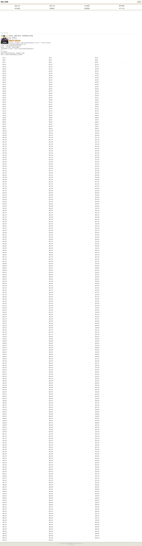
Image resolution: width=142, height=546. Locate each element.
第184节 (5, 192)
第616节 (5, 511)
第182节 (51, 190)
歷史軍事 (121, 6)
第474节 (97, 405)
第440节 (51, 380)
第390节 (97, 343)
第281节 (51, 263)
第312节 (97, 285)
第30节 (97, 77)
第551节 (51, 462)
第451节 (5, 389)
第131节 (51, 153)
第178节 (5, 188)
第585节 (97, 487)
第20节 (50, 71)
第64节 (4, 104)
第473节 (51, 405)
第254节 (51, 243)
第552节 (97, 462)
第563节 (51, 471)
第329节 (51, 299)
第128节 (51, 150)
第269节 (51, 254)
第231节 (97, 226)
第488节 (51, 416)
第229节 (5, 226)
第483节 (97, 411)
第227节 (51, 223)
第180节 (97, 188)
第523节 (5, 442)
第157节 (5, 173)
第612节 (97, 507)
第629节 (51, 520)
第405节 (97, 354)
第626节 (51, 518)
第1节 (4, 58)
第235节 (5, 230)
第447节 (97, 385)
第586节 (5, 489)
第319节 (5, 292)
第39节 (97, 84)
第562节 (5, 471)
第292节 (5, 272)
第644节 (51, 531)
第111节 (97, 137)
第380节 (51, 336)
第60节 (97, 100)
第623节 (51, 515)
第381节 (97, 336)
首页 (2, 32)
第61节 (4, 102)
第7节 (4, 62)
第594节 (97, 493)
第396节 (97, 347)
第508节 (5, 431)
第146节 (51, 164)
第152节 (51, 168)
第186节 (97, 192)
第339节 (97, 305)
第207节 (97, 208)
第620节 (51, 513)
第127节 (5, 150)
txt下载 (11, 40)
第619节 (5, 513)
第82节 (4, 117)
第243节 (97, 235)
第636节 (97, 524)
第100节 (5, 131)
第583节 (5, 487)
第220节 (5, 219)
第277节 (5, 261)
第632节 (51, 522)
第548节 (51, 460)
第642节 (97, 529)
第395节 (51, 347)
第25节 (4, 75)
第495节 (97, 420)
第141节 (97, 159)
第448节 (5, 387)
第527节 (51, 445)
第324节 (97, 294)
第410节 (51, 358)
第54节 (97, 95)
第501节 (97, 425)
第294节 (97, 272)
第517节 (5, 438)
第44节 (50, 89)
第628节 (5, 520)
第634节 (5, 524)
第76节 (4, 113)
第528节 (97, 445)
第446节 (51, 385)
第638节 (51, 526)
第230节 (51, 226)
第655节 (5, 540)
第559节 (5, 469)
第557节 (51, 467)
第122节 (51, 146)
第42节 (97, 86)
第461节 (51, 396)
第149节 (51, 166)
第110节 (51, 137)
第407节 (51, 356)
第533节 (51, 449)
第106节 (5, 135)
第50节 (50, 93)
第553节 (5, 465)
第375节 (97, 332)
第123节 (97, 146)
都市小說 (52, 6)
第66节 (97, 104)
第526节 (5, 445)
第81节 (97, 115)
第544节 (5, 458)
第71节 (50, 108)
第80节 (50, 115)
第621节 (97, 513)
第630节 (97, 520)
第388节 (5, 343)
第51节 (97, 93)
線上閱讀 (17, 40)
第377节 (51, 334)
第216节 (97, 215)
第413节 (51, 361)
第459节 (97, 394)
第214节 (5, 215)
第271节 (5, 257)
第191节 (51, 197)
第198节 (97, 201)
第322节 (5, 294)
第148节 (5, 166)
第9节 (96, 62)
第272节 (51, 257)
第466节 (5, 400)
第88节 (4, 122)
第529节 (5, 447)
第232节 (5, 228)
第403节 (5, 354)
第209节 (51, 210)
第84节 (97, 117)
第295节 (5, 274)
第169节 (5, 181)
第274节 (5, 259)
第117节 (97, 142)
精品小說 (17, 6)
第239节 (51, 232)
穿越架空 (52, 8)
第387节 (97, 341)
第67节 (4, 106)
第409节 (5, 358)
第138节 (97, 157)
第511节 (5, 434)
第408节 (97, 356)
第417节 (97, 363)
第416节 (51, 363)
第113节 (51, 139)
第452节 (51, 389)
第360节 (97, 321)
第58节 (4, 100)
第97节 (4, 128)
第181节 (5, 190)
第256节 (5, 246)
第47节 (50, 91)
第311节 (51, 285)
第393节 (97, 345)
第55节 (4, 97)
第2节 (50, 58)
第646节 (5, 533)
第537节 (97, 451)
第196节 (5, 201)
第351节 (97, 314)
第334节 (5, 303)
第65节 (50, 104)
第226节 (5, 223)
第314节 (51, 288)
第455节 (51, 392)
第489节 (97, 416)
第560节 (51, 469)
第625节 (5, 518)
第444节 (97, 383)
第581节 (51, 484)
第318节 (97, 290)
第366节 (97, 325)
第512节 (51, 434)
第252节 (97, 241)
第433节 (5, 376)
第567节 (97, 473)
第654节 (97, 538)
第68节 (50, 106)
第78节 (97, 113)
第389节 (51, 343)
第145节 (5, 164)
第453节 (97, 389)
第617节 (51, 511)
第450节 (97, 387)
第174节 (97, 184)
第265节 (5, 252)
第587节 (51, 489)
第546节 (97, 458)
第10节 (4, 64)
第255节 (97, 243)
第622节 (5, 515)
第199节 (5, 204)
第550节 (5, 462)
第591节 (97, 491)
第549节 (97, 460)
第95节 (50, 126)
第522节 (97, 440)
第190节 (5, 197)
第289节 (5, 270)
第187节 (5, 195)
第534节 (97, 449)
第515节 (51, 436)
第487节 (5, 416)
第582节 (97, 484)
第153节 (97, 168)
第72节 (97, 108)
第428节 (51, 372)
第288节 (97, 268)
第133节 (5, 155)
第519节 (97, 438)
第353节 (51, 316)
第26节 (50, 75)
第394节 (5, 347)
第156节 (97, 170)
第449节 (51, 387)
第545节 (51, 458)
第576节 (97, 480)
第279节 (97, 261)
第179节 (51, 188)
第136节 (5, 157)
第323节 (51, 294)
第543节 (97, 456)
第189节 (97, 195)
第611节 (51, 507)
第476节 (51, 407)
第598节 (5, 498)
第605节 (51, 502)
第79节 (4, 115)
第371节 (51, 330)
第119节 (51, 144)
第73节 (4, 111)
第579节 (97, 482)
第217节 (5, 217)
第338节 (51, 305)
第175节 (5, 186)
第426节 (97, 369)
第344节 (51, 310)
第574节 (5, 480)
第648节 (97, 533)
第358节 (5, 321)
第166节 (5, 179)
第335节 (51, 303)
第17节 (50, 69)
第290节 (51, 270)
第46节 (4, 91)
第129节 (97, 150)
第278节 (51, 261)
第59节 (50, 100)
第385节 (5, 341)
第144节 (97, 162)
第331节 (5, 301)
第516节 (97, 436)
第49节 (4, 93)
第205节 (5, 208)
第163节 (5, 177)
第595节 (5, 496)
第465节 (97, 398)
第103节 (5, 133)
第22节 (4, 73)
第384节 (97, 338)
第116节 (51, 142)
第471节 (97, 403)
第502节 (5, 427)
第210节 (97, 210)
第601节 (5, 500)
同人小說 (121, 8)
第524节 (51, 442)
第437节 (51, 378)
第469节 (5, 403)
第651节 (97, 535)
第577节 (5, 482)
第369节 (97, 327)
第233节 (51, 228)
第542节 (51, 456)
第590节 (51, 491)
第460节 (5, 396)
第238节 (5, 232)
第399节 (97, 350)
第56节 (50, 97)
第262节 (5, 250)
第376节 (5, 334)
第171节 (97, 181)
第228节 (97, 223)
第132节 (97, 153)
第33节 (97, 80)
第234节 (97, 228)
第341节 (51, 308)
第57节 (97, 97)
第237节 (97, 230)
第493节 (5, 420)
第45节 (97, 89)
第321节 (97, 292)
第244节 (5, 237)
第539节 (51, 453)
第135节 (97, 155)
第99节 (97, 128)
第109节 (5, 137)
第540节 (97, 453)
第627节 (97, 518)
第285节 (97, 265)
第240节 (97, 232)
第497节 (51, 423)
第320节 (51, 292)
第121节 (5, 146)
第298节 (5, 277)
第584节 (51, 487)
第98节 (50, 128)
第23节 (50, 73)
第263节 (51, 250)
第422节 (51, 367)
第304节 (5, 281)
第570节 (97, 476)
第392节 (51, 345)
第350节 (51, 314)
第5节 (50, 60)
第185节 (51, 192)
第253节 (5, 243)
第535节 (5, 451)
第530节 (51, 447)
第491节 (51, 418)
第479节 (51, 409)
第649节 (5, 535)
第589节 (5, 491)
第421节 (5, 367)
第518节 (51, 438)
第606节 (97, 502)
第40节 (4, 86)
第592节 (5, 493)
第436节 (5, 378)
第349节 (5, 314)
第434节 (51, 376)
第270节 (97, 254)
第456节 (97, 392)
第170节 (51, 181)
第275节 (51, 259)
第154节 (5, 170)
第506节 (51, 429)
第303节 (97, 279)
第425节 (51, 369)
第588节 (97, 489)
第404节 (51, 354)
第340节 (5, 308)
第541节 (5, 456)
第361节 (5, 323)
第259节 (5, 248)
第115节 (5, 142)
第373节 (5, 332)
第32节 (50, 80)
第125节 (51, 148)
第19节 (4, 71)
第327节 (97, 296)
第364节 (5, 325)
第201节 (97, 204)
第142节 (5, 162)
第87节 (97, 119)
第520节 (5, 440)
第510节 (97, 431)
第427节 (5, 372)
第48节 (97, 91)
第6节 (96, 60)
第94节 (4, 126)
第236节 (51, 230)
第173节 (51, 184)
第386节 (51, 341)
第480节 (97, 409)
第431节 (51, 374)
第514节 (5, 436)
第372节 (97, 330)
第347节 (51, 312)
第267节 (97, 252)
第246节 (97, 237)
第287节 (51, 268)
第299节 (51, 277)
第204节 (97, 206)
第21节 (97, 71)
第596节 (51, 496)
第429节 (97, 372)
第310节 (5, 285)
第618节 (97, 511)
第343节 (5, 310)
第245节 (51, 237)
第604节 (5, 502)
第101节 (51, 131)
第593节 (51, 493)
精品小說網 (4, 2)
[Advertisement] (71, 20)
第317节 (51, 290)
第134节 (51, 155)
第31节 (4, 80)
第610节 (5, 507)
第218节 (51, 217)
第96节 (97, 126)
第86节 (50, 119)
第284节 (51, 265)
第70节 (4, 108)
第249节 (97, 239)
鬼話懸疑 (87, 8)
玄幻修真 (87, 6)
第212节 (51, 212)
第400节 (5, 352)
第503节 (51, 427)
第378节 (97, 334)
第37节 (4, 84)
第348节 (97, 312)
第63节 (97, 102)
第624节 (97, 515)
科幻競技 (17, 8)
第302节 (51, 279)
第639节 (97, 526)
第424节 (5, 369)
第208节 (5, 210)
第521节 (51, 440)
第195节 (97, 199)
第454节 (5, 392)
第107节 (51, 135)
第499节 (5, 425)
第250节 (5, 241)
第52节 (4, 95)
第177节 (97, 186)
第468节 (97, 400)
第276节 (97, 259)
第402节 (97, 352)
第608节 (51, 504)
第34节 (4, 82)
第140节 (51, 159)
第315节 (97, 288)
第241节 (5, 235)
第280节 (5, 263)
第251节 (51, 241)
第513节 (97, 434)
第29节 (50, 77)
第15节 (97, 66)
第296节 (51, 274)
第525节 (97, 442)
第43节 (4, 89)
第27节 (97, 75)
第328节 (5, 299)
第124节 (5, 148)
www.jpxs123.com (71, 544)
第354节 (97, 316)
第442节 (5, 383)
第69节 (97, 106)
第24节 (97, 73)
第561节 (97, 469)
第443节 (51, 383)
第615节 (97, 509)
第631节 (5, 522)
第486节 (97, 414)
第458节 (51, 394)
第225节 (97, 221)
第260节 (51, 248)
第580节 (5, 484)
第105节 (97, 133)
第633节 (97, 522)
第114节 (97, 139)
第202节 (5, 206)
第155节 (51, 170)
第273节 (97, 257)
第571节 (5, 478)
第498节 (97, 423)
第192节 (97, 197)
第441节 (97, 380)
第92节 (50, 124)
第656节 (51, 540)
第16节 (4, 69)
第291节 (97, 270)
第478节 (5, 409)
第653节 (51, 538)
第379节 (5, 336)
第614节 (51, 509)
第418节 (5, 365)
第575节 (51, 480)
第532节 (5, 449)
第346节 (5, 312)
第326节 (51, 296)
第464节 (51, 398)
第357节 (97, 319)
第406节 (5, 356)
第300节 (97, 277)
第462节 (97, 396)
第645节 (97, 531)
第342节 (97, 308)
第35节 (50, 82)
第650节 (51, 535)
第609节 (97, 504)
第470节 (51, 403)
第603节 (97, 500)
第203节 (51, 206)
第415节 (5, 363)
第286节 (5, 268)
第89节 (50, 122)
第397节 (5, 350)
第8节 (50, 62)
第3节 (96, 58)
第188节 (51, 195)
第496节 (5, 423)
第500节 (51, 425)
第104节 (51, 133)
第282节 (97, 263)
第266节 (51, 252)
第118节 (5, 144)
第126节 (97, 148)
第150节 (97, 166)
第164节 (51, 177)
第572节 (51, 478)
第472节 (5, 405)
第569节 (51, 476)
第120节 (97, 144)
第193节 (5, 199)
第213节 (97, 212)
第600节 (97, 498)
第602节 (51, 500)
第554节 (51, 465)
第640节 (5, 529)
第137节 (51, 157)
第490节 (5, 418)
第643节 (5, 531)
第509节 (51, 431)
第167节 (51, 179)
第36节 (97, 82)
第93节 (97, 124)
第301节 (5, 279)
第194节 (51, 199)
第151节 (5, 168)
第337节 (5, 305)
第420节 (97, 365)
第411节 (97, 358)
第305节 (51, 281)
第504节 (97, 427)
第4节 (4, 60)
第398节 (51, 350)
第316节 (5, 290)
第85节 (4, 119)
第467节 (51, 400)
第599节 (51, 498)
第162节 (97, 175)
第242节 (51, 235)
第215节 (51, 215)
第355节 (5, 319)
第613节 (5, 509)
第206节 (51, 208)
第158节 (51, 173)
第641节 (51, 529)
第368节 (51, 327)
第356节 (51, 319)
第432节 (97, 374)
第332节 (51, 301)
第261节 (97, 248)
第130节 (5, 153)
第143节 (51, 162)
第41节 (50, 86)
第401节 (51, 352)
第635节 (51, 524)
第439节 (5, 380)
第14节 (50, 66)
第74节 (50, 111)
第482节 (51, 411)
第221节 (51, 219)
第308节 (51, 283)
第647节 (51, 533)
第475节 (5, 407)
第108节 (97, 135)
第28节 (4, 77)
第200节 (51, 204)
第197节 (51, 201)
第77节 (50, 113)
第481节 (5, 411)
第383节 (51, 338)
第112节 (5, 139)
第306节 (97, 281)
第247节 (5, 239)
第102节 (97, 131)
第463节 (5, 398)
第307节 (5, 283)
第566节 (51, 473)
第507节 (97, 429)
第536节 (51, 451)
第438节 (97, 378)
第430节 (5, 374)
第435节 (97, 376)
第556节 (5, 467)
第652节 (5, 538)
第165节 (97, 177)
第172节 (5, 184)
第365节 (51, 325)
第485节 (51, 414)
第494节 (51, 420)
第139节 (5, 159)
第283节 (5, 265)
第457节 (5, 394)
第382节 (5, 338)
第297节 (97, 274)
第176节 (51, 186)
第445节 (5, 385)
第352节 (5, 316)
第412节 (5, 361)
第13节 (4, 66)
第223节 (5, 221)
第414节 (97, 361)
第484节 (5, 414)
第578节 (51, 482)
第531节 (97, 447)
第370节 (5, 330)
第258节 (97, 246)
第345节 (97, 310)
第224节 (51, 221)
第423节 (97, 367)
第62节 (50, 102)
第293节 (51, 272)
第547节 (5, 460)
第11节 (50, 64)
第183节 (97, 190)
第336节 (97, 303)
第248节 (51, 239)
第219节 (97, 217)
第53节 (50, 95)
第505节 (5, 429)
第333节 (97, 301)
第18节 (97, 69)
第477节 (97, 407)
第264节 (97, 250)
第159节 (97, 173)
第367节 (5, 327)
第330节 (97, 299)
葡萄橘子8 (14, 37)
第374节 (51, 332)
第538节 (5, 453)
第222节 (97, 219)
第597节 (97, 496)
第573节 (97, 478)
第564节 (97, 471)
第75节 (97, 111)
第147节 (97, 164)
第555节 (97, 465)
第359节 (51, 321)
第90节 (97, 122)
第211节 (5, 212)
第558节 (97, 467)
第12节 (97, 64)
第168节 (97, 179)
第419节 (51, 365)
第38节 (50, 84)
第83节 (50, 117)
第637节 (5, 526)
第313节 (5, 288)
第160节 (5, 175)
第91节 (4, 124)
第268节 (5, 254)
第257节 (51, 246)
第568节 (5, 476)
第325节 (5, 296)
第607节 (5, 504)
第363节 (97, 323)
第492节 (97, 418)
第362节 (51, 323)
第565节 (5, 473)
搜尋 (139, 1)
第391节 (5, 345)
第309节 (97, 283)
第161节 (51, 175)
